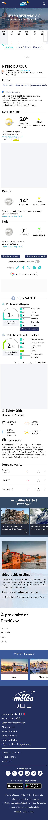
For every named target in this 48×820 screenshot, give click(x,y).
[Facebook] (8, 773)
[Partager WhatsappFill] (39, 267)
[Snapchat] (20, 773)
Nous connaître (9, 731)
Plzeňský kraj (31, 9)
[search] (44, 4)
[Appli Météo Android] (33, 786)
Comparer (38, 47)
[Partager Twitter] (28, 267)
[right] (45, 36)
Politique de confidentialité (15, 803)
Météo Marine (9, 756)
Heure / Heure (23, 47)
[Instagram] (27, 773)
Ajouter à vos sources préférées (26, 274)
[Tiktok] (40, 773)
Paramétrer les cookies (37, 803)
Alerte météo (8, 727)
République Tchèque (12, 9)
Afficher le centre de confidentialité (25, 807)
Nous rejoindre (9, 735)
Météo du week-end (36, 256)
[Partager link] (17, 267)
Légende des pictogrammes (16, 744)
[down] (24, 601)
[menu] (4, 4)
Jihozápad (23, 9)
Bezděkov (39, 9)
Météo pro (7, 761)
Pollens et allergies (17, 304)
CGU (23, 795)
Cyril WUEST (25, 71)
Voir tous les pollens (29, 329)
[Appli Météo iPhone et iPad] (15, 786)
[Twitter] (14, 773)
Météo (2, 9)
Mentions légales (12, 795)
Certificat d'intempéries (13, 722)
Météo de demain (10, 256)
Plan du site (38, 795)
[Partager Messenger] (34, 267)
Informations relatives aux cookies (25, 799)
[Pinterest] (33, 773)
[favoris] (39, 16)
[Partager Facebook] (23, 267)
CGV (29, 795)
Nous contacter (9, 740)
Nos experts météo (11, 718)
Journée (9, 47)
